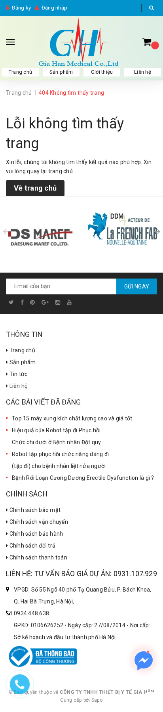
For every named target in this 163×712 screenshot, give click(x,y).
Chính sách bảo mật (34, 510)
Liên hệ (18, 386)
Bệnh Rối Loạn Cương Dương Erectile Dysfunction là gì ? (83, 478)
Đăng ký (21, 8)
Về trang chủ (35, 188)
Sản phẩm (61, 72)
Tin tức (17, 374)
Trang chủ (21, 350)
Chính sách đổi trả (31, 545)
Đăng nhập (54, 8)
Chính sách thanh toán (37, 557)
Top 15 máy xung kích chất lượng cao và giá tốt (72, 418)
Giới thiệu (102, 72)
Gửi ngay (136, 286)
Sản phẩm (22, 362)
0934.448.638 (31, 613)
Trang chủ (20, 72)
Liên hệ (142, 72)
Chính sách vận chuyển (38, 522)
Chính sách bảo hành (35, 534)
